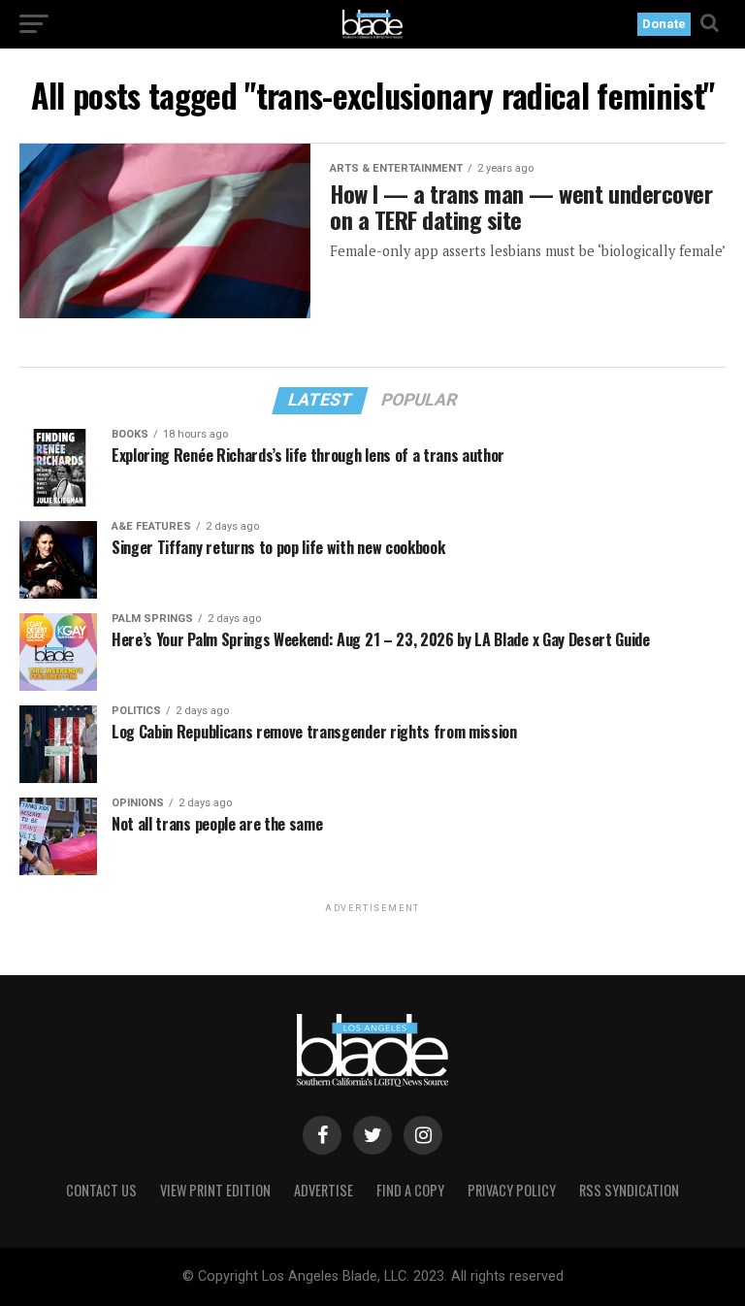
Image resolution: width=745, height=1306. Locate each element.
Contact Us (101, 1190)
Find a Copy (410, 1190)
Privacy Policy (512, 1190)
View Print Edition (215, 1190)
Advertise (323, 1190)
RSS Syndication (629, 1190)
